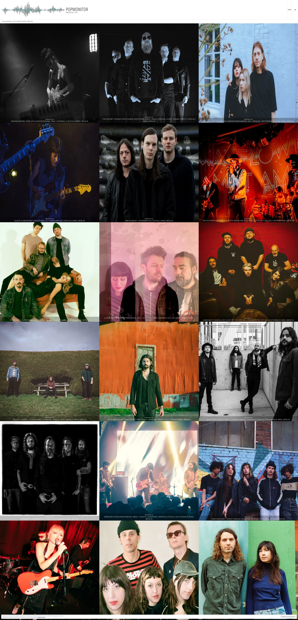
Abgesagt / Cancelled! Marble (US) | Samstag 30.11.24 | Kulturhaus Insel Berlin (49, 320)
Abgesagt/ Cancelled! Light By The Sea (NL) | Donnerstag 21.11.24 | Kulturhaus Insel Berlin (248, 320)
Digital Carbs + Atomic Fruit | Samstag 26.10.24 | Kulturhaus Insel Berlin (49, 420)
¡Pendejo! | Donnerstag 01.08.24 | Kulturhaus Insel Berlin (50, 519)
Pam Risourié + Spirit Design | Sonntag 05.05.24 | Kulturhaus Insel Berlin (248, 519)
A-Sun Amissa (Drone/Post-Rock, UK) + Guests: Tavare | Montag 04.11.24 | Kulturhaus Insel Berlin (148, 319)
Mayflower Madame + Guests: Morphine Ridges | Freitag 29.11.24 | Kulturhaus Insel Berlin (248, 221)
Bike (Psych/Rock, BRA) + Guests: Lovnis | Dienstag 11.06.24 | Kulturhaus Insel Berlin (248, 420)
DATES (290, 10)
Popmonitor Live (49, 119)
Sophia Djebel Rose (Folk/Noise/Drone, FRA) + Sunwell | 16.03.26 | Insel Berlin (49, 121)
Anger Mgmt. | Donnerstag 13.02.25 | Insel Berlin (149, 221)
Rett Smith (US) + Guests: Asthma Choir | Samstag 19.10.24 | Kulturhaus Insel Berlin (149, 420)
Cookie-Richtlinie (41, 617)
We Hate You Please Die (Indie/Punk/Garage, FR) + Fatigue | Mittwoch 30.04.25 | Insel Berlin (248, 121)
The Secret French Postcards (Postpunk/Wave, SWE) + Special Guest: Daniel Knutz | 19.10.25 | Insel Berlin (149, 120)
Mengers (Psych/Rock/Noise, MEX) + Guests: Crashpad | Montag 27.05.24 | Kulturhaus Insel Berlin (149, 518)
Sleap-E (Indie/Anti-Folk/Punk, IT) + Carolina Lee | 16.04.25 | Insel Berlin (49, 221)
